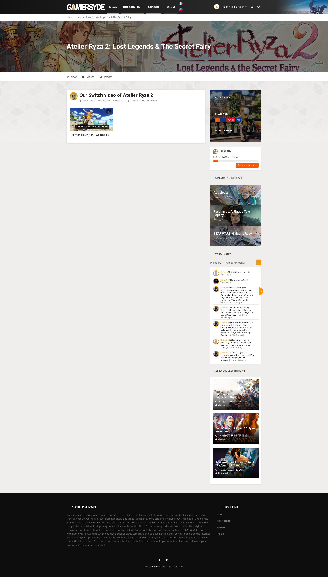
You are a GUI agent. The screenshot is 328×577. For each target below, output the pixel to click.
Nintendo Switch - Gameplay (90, 134)
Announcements (235, 262)
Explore (153, 7)
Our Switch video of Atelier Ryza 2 (116, 95)
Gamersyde (153, 566)
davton (86, 100)
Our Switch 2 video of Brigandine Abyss (228, 396)
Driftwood (225, 340)
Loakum (224, 287)
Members (215, 262)
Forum (170, 7)
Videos (90, 76)
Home (70, 17)
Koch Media (221, 134)
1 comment (151, 100)
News (113, 7)
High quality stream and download (92, 126)
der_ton (224, 271)
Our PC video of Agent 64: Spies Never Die (235, 430)
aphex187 (225, 279)
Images (107, 76)
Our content (132, 7)
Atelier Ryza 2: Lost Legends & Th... (235, 103)
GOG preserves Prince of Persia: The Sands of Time (235, 464)
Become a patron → (247, 165)
